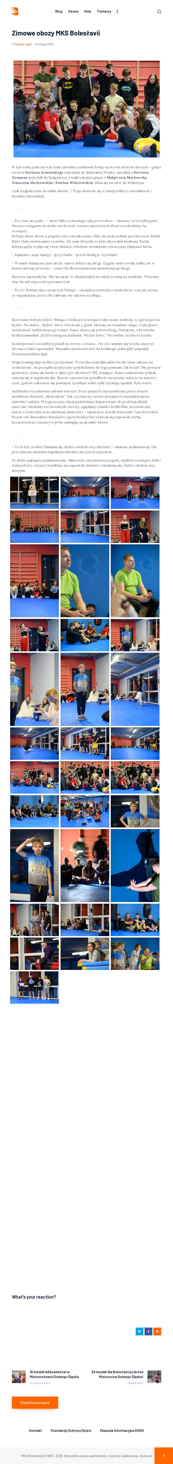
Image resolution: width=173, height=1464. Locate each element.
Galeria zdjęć (23, 44)
